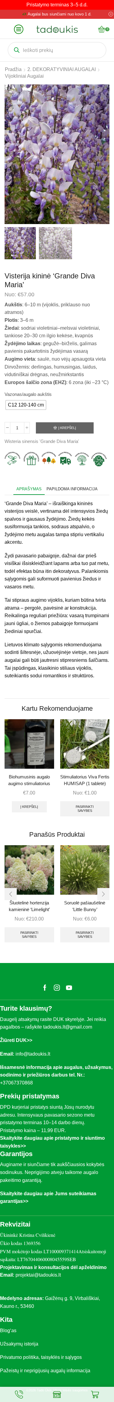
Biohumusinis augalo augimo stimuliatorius (29, 780)
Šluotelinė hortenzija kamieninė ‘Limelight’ (29, 906)
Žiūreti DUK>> (16, 1040)
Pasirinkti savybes (85, 808)
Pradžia (13, 69)
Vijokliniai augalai (24, 76)
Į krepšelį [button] (29, 806)
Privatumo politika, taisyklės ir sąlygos (41, 1357)
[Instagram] (57, 988)
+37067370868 (17, 1082)
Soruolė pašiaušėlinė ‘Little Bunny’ (84, 906)
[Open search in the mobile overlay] (57, 50)
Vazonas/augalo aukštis (28, 394)
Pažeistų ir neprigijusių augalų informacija (45, 1370)
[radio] (26, 405)
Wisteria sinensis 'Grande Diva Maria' (42, 441)
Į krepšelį (67, 428)
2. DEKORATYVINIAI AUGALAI (61, 69)
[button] (12, 155)
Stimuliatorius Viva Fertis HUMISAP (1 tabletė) (84, 780)
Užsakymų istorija (19, 1343)
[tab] (29, 489)
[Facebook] (45, 988)
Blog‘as (8, 1330)
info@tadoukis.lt (33, 1054)
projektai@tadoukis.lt (38, 1275)
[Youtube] (69, 988)
